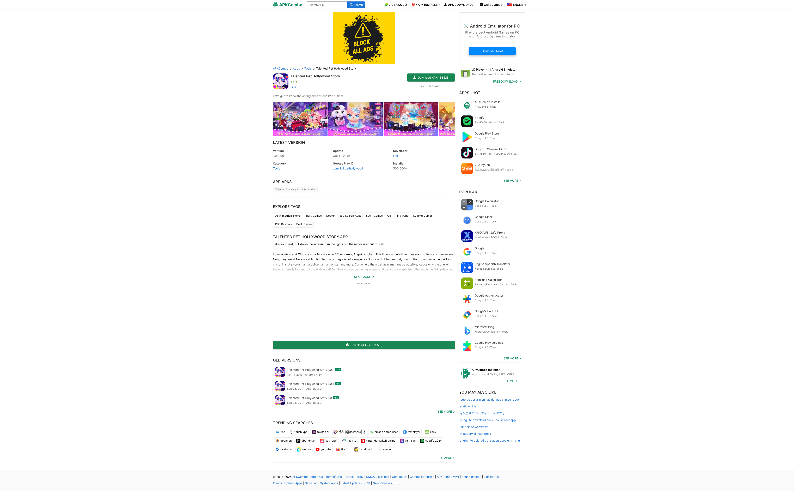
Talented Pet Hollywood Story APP (310, 237)
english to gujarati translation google (484, 440)
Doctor (330, 215)
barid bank (366, 449)
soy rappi (331, 440)
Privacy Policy (354, 476)
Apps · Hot (469, 93)
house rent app (505, 420)
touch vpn (300, 432)
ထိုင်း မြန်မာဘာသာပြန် (352, 432)
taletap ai (323, 432)
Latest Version (289, 142)
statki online (468, 406)
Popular (468, 192)
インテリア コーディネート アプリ (482, 413)
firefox (345, 449)
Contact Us (399, 476)
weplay (306, 449)
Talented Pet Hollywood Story (315, 76)
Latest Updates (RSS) (355, 483)
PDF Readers (283, 224)
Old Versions (287, 360)
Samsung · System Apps (321, 483)
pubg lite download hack (476, 420)
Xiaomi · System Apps (287, 483)
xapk (433, 432)
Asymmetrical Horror (288, 215)
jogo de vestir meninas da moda (481, 399)
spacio (387, 449)
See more (445, 411)
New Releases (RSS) (386, 483)
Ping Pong (402, 215)
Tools (276, 168)
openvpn (286, 440)
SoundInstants (471, 476)
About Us (316, 476)
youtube (326, 449)
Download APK (434, 77)
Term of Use (333, 476)
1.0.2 (278, 155)
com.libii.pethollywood (348, 168)
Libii (293, 87)
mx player (414, 432)
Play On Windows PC (431, 86)
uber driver (308, 440)
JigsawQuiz (492, 476)
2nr (282, 432)
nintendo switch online (381, 440)
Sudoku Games (423, 215)
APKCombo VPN (448, 476)
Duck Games (304, 224)
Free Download (505, 81)
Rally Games (314, 215)
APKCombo (280, 68)
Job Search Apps (350, 215)
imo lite (351, 440)
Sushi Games (374, 215)
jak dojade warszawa (474, 427)
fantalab (410, 440)
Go (389, 215)
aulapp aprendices (386, 432)
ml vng (515, 440)
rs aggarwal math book (475, 433)
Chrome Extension (422, 476)
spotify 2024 (433, 440)
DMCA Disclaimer (377, 476)
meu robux (512, 399)
